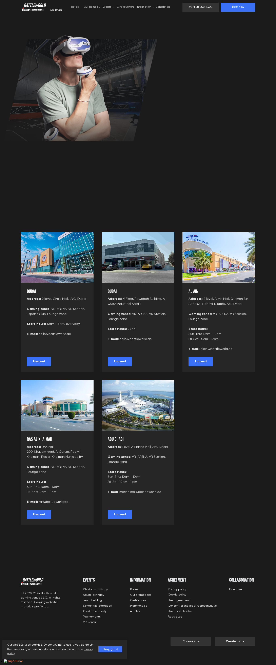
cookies (37, 644)
